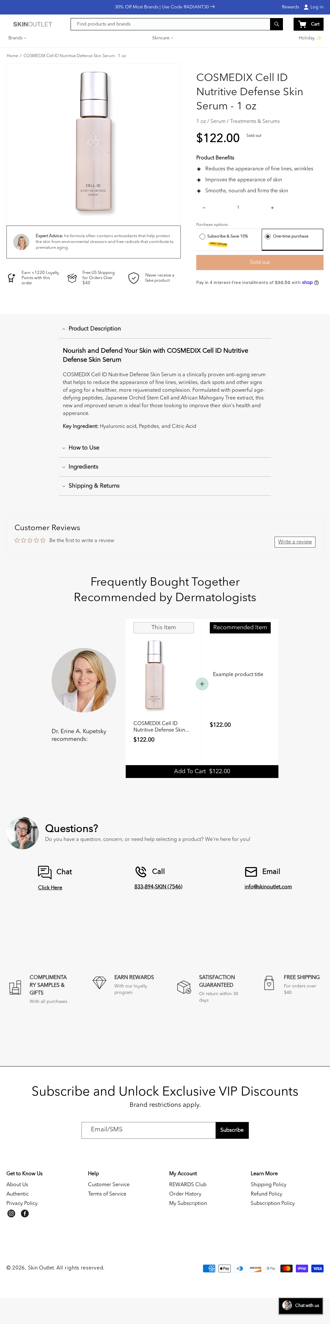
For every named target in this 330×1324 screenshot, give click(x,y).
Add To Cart (202, 771)
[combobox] (177, 24)
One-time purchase (290, 236)
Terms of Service (107, 1194)
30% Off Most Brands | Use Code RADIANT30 (162, 7)
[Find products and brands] (276, 24)
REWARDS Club (188, 1185)
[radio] (202, 236)
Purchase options (212, 225)
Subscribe (232, 1130)
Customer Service (109, 1185)
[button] (17, 38)
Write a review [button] (295, 542)
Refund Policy (266, 1194)
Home (12, 56)
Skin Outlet (41, 1268)
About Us (17, 1185)
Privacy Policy (22, 1203)
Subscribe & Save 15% (228, 240)
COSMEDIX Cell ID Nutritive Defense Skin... (161, 727)
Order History (185, 1194)
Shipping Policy (268, 1185)
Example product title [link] (238, 674)
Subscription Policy (273, 1203)
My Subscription (188, 1203)
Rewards (290, 7)
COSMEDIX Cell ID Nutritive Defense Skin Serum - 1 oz (75, 56)
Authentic (17, 1194)
